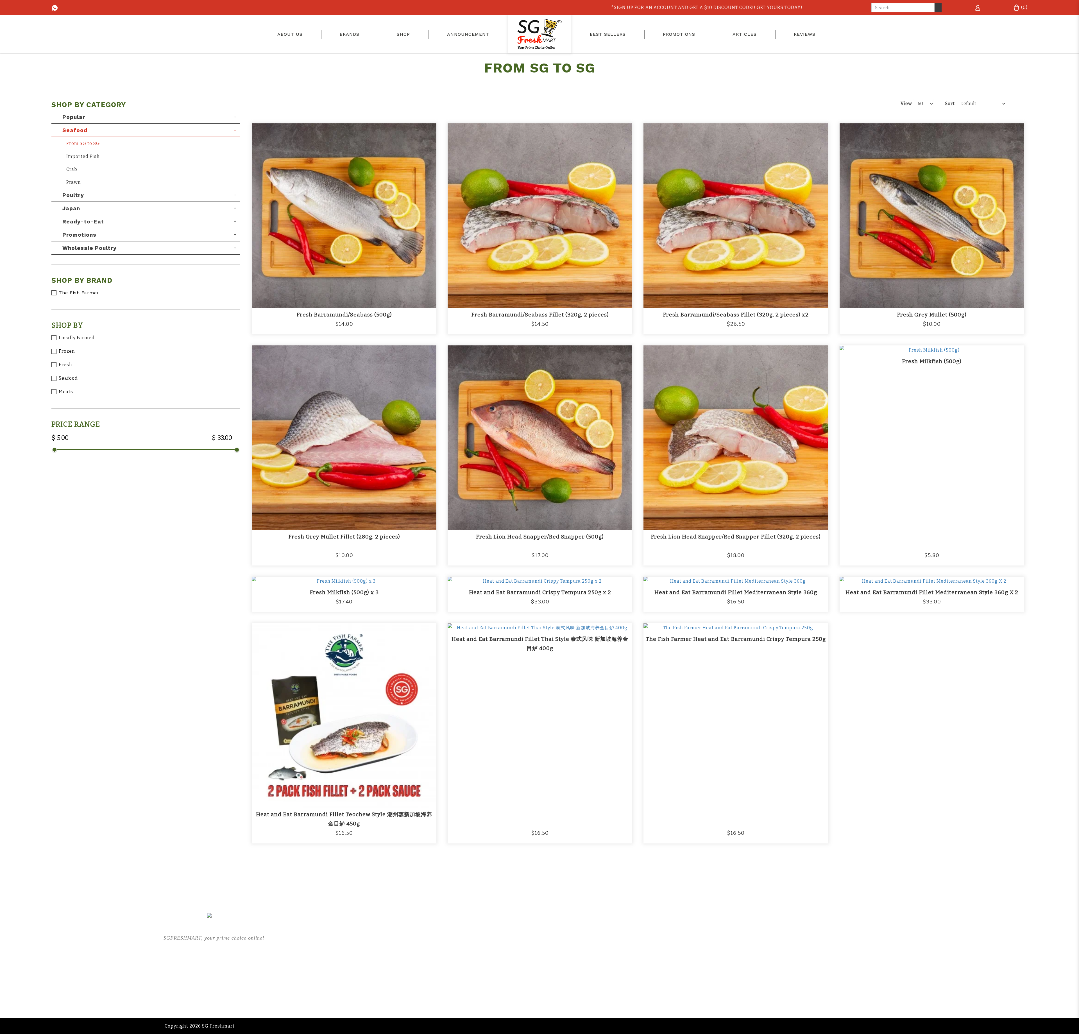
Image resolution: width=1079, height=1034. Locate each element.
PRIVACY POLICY (668, 957)
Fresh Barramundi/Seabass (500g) (344, 314)
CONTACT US (663, 969)
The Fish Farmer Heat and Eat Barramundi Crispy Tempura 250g (736, 639)
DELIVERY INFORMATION (678, 946)
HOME (332, 935)
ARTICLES (498, 946)
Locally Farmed (77, 337)
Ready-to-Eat (83, 221)
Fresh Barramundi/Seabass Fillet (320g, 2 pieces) (540, 314)
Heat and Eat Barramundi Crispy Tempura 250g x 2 (540, 592)
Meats (66, 391)
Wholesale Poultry (89, 248)
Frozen (67, 351)
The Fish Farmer (79, 292)
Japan (71, 208)
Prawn (73, 182)
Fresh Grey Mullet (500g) (932, 314)
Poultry (73, 195)
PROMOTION (501, 935)
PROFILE (658, 935)
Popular (73, 117)
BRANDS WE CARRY (349, 957)
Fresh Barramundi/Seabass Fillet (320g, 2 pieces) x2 (736, 314)
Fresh (65, 364)
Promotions (79, 235)
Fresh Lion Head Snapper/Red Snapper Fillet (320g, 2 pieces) (736, 536)
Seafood (74, 130)
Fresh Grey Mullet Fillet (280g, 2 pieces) (344, 536)
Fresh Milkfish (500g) (932, 361)
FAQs (492, 957)
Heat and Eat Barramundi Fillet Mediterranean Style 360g (735, 592)
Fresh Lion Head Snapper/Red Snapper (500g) (540, 536)
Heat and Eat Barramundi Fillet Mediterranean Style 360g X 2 (931, 592)
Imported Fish (83, 156)
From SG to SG (83, 143)
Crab (71, 169)
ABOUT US (337, 946)
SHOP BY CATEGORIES (351, 969)
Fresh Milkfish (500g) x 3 (344, 592)
